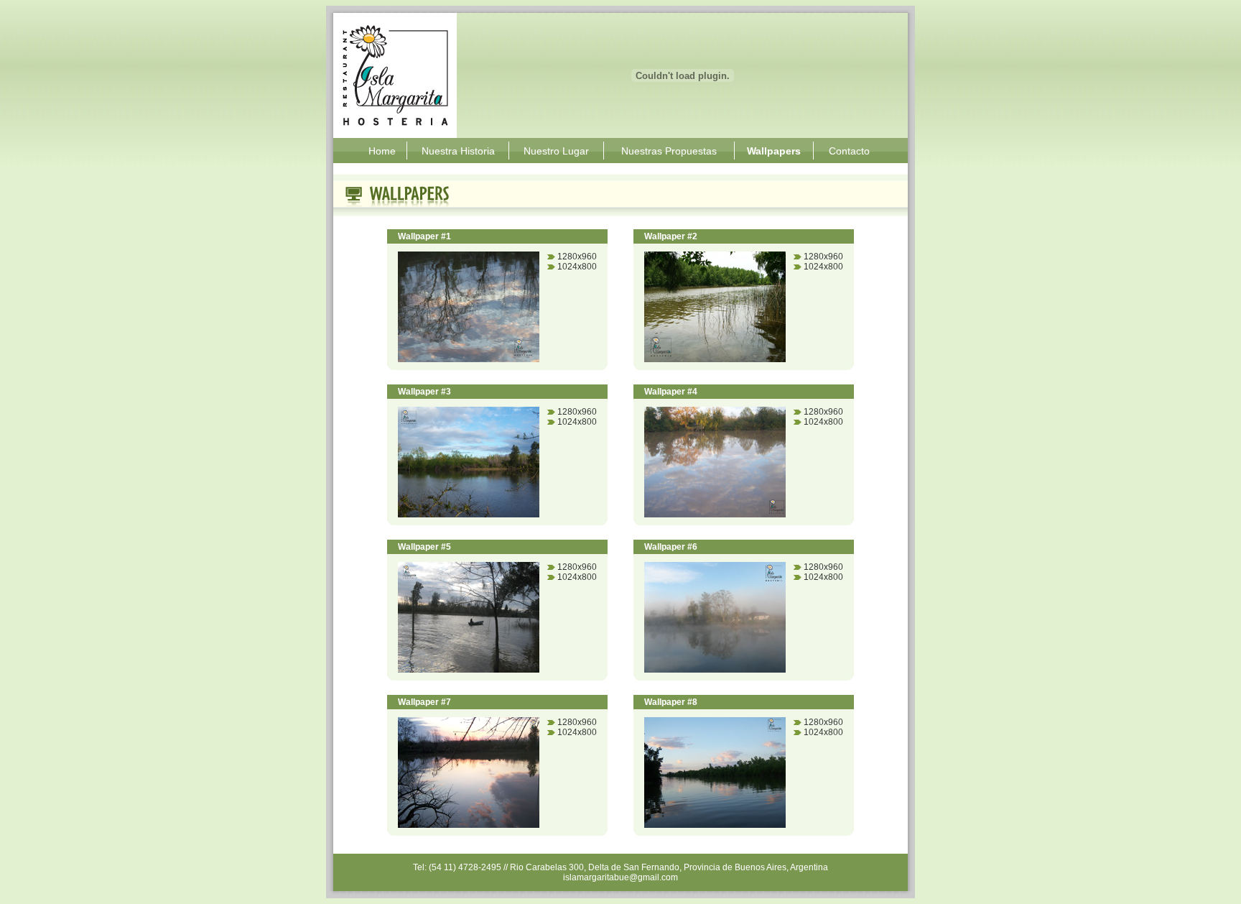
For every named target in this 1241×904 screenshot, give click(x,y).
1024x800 (577, 267)
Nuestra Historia (458, 151)
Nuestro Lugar (556, 151)
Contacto (849, 151)
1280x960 (577, 257)
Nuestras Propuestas (669, 151)
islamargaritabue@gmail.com (620, 877)
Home (382, 151)
